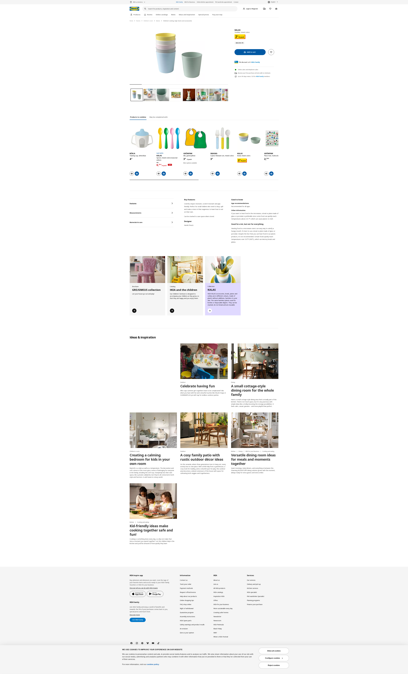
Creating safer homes (220, 612)
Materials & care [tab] (136, 222)
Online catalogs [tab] (162, 15)
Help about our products (188, 596)
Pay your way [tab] (217, 15)
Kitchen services (252, 588)
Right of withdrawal (186, 608)
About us (216, 580)
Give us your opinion (187, 633)
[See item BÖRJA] (142, 138)
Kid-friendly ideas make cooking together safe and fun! (151, 530)
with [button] (249, 62)
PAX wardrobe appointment (223, 2)
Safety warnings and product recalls (192, 625)
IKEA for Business (189, 2)
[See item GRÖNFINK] (195, 138)
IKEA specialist (252, 592)
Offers (215, 600)
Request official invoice (188, 592)
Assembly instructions (187, 617)
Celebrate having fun (197, 386)
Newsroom (217, 621)
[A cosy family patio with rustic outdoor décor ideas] (204, 430)
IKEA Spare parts (185, 621)
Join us (215, 584)
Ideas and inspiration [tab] (187, 15)
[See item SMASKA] (222, 138)
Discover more (135, 615)
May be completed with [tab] (158, 117)
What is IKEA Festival (220, 637)
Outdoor (183, 382)
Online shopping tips (187, 600)
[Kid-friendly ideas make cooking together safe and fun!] (153, 501)
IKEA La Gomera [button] (138, 2)
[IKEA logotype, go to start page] (134, 9)
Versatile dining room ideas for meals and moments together (253, 459)
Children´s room (148, 21)
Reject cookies (274, 665)
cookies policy (153, 664)
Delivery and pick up (254, 584)
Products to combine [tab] (138, 117)
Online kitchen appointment (205, 2)
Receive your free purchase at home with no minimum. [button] (254, 73)
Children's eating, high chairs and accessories (177, 21)
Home (131, 21)
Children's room (135, 451)
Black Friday (217, 629)
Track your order (185, 584)
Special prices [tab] (203, 15)
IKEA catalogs (218, 592)
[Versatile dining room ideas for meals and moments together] (254, 430)
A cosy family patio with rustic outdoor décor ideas (201, 457)
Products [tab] (136, 15)
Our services (251, 580)
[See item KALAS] (169, 138)
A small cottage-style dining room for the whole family (252, 390)
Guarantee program (187, 612)
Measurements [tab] (135, 213)
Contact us (184, 580)
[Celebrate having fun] (204, 361)
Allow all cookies (274, 651)
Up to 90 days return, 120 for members (254, 76)
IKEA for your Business (253, 451)
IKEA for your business (221, 604)
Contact (236, 2)
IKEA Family (179, 2)
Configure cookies (272, 658)
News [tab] (173, 15)
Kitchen (233, 451)
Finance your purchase (254, 604)
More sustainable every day (222, 608)
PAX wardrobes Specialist (255, 596)
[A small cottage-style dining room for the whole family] (254, 361)
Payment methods (186, 588)
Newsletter (217, 617)
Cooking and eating (268, 451)
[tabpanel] (231, 223)
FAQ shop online (185, 604)
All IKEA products (219, 588)
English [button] (273, 2)
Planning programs (253, 600)
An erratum (184, 629)
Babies (158, 21)
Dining (233, 382)
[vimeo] (147, 643)
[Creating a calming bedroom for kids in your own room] (153, 430)
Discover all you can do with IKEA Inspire (144, 588)
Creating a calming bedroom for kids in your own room (150, 459)
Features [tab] (133, 203)
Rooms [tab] (149, 15)
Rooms (138, 21)
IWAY (215, 633)
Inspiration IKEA (218, 596)
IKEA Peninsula (218, 625)
